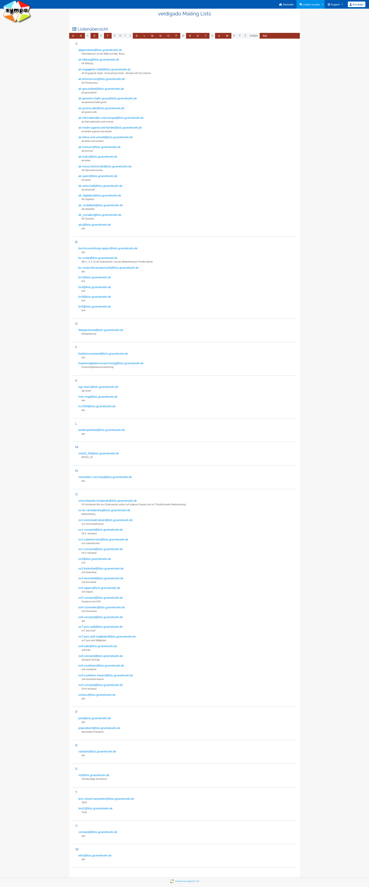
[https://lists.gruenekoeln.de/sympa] (17, 11)
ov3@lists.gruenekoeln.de (94, 558)
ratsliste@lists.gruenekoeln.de (97, 751)
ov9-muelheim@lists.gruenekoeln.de (101, 665)
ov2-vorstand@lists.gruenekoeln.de (100, 549)
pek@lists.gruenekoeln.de (94, 718)
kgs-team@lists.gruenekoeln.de (98, 386)
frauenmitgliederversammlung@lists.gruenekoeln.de (111, 363)
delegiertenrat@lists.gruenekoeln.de (100, 330)
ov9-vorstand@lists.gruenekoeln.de (100, 685)
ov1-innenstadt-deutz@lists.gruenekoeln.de (105, 520)
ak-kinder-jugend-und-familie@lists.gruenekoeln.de (110, 127)
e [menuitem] (101, 35)
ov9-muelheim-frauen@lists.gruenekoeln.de (105, 675)
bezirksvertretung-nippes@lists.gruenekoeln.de (107, 248)
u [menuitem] (212, 35)
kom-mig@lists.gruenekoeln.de (97, 396)
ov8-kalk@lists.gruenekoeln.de (97, 646)
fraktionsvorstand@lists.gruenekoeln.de (103, 353)
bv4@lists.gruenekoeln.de (94, 296)
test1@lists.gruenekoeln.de (95, 808)
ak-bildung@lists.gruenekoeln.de (98, 59)
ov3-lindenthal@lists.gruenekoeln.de (101, 568)
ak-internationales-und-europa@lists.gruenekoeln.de (111, 117)
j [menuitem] (130, 35)
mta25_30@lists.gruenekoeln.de (98, 453)
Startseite (287, 4)
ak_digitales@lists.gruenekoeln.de (99, 195)
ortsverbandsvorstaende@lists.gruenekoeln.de (107, 500)
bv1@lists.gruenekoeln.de (94, 277)
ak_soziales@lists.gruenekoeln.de (99, 214)
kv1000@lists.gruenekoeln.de (97, 406)
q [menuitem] (183, 35)
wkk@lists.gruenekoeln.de (94, 855)
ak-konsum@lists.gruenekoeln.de (99, 147)
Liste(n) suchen (311, 4)
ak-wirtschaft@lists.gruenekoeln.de (100, 185)
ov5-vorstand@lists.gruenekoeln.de (100, 597)
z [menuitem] (245, 35)
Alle (265, 35)
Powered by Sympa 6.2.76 (187, 881)
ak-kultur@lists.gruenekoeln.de (97, 156)
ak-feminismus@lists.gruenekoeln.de (101, 79)
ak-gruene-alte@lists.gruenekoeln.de (101, 108)
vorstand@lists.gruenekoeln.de (97, 832)
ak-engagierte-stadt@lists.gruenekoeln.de (104, 69)
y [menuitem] (240, 35)
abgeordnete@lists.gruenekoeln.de (100, 50)
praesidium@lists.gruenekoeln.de (99, 728)
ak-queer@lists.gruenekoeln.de (97, 176)
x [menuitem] (234, 35)
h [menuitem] (120, 35)
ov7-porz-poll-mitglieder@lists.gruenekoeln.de (107, 636)
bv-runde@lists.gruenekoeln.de (97, 257)
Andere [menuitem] (254, 35)
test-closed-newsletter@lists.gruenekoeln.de (106, 798)
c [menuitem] (88, 35)
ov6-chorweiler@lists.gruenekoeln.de (101, 607)
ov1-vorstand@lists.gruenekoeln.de (100, 529)
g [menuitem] (115, 35)
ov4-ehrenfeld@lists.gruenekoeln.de (100, 578)
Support (335, 4)
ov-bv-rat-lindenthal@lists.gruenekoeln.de (104, 510)
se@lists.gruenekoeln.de (93, 775)
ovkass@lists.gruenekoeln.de (97, 694)
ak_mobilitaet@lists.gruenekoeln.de (100, 205)
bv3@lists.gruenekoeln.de (94, 287)
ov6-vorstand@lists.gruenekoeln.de (100, 617)
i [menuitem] (125, 35)
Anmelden (358, 4)
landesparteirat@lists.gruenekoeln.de (101, 429)
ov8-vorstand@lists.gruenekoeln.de (100, 656)
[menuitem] (286, 4)
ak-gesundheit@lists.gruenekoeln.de (101, 88)
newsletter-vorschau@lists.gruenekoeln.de (105, 477)
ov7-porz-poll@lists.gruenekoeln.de (100, 626)
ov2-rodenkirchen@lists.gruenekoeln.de (103, 539)
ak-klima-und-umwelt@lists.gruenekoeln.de (105, 137)
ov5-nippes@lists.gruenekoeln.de (99, 587)
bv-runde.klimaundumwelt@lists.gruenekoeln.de (108, 267)
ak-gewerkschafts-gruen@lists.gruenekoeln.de (107, 98)
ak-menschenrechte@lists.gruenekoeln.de (104, 166)
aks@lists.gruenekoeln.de (94, 224)
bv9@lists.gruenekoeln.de (94, 306)
